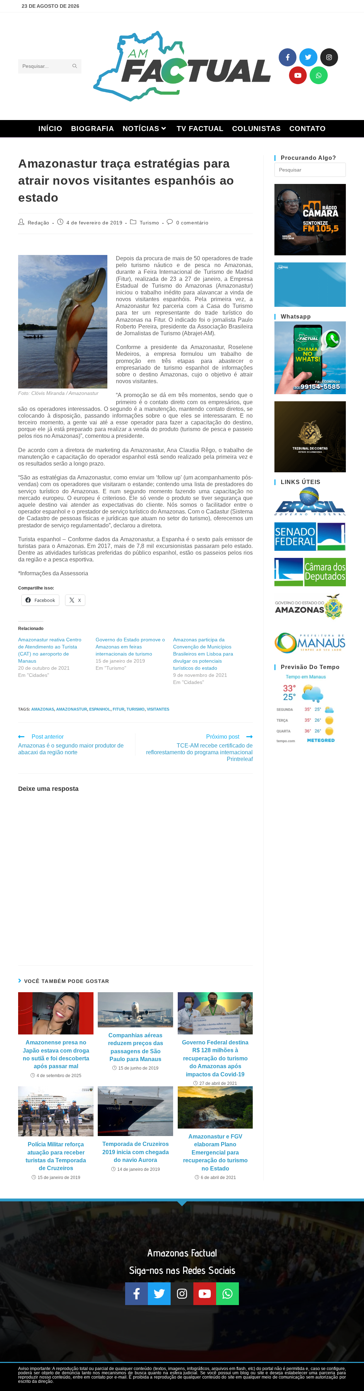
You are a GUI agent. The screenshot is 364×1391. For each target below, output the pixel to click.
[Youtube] (298, 75)
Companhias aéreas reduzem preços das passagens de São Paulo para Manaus (135, 1047)
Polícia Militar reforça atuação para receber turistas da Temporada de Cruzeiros (56, 1156)
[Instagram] (329, 57)
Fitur (118, 709)
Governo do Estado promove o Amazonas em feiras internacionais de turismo (130, 647)
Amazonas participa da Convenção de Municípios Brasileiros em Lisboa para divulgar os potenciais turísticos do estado (203, 654)
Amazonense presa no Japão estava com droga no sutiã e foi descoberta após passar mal (56, 1054)
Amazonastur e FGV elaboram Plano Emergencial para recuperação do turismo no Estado (215, 1153)
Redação (38, 223)
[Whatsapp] (318, 75)
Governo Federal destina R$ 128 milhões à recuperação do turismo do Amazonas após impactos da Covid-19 (215, 1058)
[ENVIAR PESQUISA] (74, 66)
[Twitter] (308, 57)
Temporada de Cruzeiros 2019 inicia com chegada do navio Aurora (135, 1152)
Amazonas (42, 709)
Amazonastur (71, 709)
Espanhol (100, 709)
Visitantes (158, 709)
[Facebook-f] (287, 57)
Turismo (149, 223)
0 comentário (192, 223)
